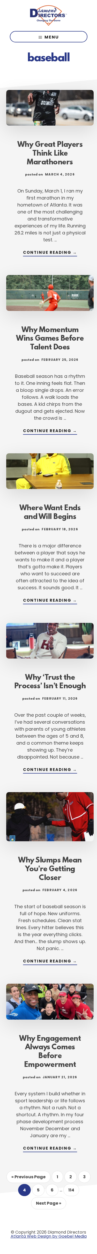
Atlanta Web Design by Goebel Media (49, 1236)
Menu (51, 37)
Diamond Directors (48, 15)
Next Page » (48, 1204)
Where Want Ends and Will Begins (50, 512)
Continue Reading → (50, 252)
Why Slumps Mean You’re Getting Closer (50, 869)
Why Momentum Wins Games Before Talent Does (50, 339)
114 (73, 1191)
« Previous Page (28, 1178)
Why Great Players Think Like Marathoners (50, 154)
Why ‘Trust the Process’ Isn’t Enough (50, 682)
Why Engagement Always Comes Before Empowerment (50, 1052)
